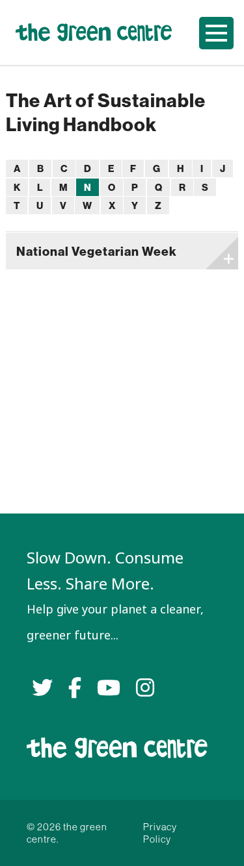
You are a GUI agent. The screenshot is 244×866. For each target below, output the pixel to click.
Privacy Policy (160, 833)
